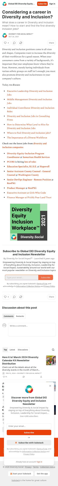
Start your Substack (22, 473)
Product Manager (16, 188)
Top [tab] (5, 350)
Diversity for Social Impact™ (21, 34)
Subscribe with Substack (30, 442)
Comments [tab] (8, 316)
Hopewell (44, 166)
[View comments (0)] (14, 43)
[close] (50, 386)
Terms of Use (42, 449)
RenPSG (11, 183)
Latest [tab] (12, 350)
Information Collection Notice (34, 451)
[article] (29, 367)
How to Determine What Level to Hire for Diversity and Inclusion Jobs (28, 126)
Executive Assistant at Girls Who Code (26, 193)
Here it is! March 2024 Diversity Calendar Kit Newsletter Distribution (20, 360)
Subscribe (42, 4)
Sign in (52, 4)
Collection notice (47, 467)
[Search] (53, 349)
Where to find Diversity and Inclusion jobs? (29, 133)
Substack (16, 480)
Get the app (42, 473)
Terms (36, 467)
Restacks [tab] (20, 316)
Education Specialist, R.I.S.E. (22, 166)
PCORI (11, 162)
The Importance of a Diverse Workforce (27, 137)
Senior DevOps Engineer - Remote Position (29, 179)
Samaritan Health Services (36, 157)
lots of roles (30, 162)
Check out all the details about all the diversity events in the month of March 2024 (20, 368)
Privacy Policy (28, 454)
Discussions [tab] (23, 350)
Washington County (28, 175)
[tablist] (13, 316)
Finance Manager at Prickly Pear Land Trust (29, 197)
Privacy (28, 467)
